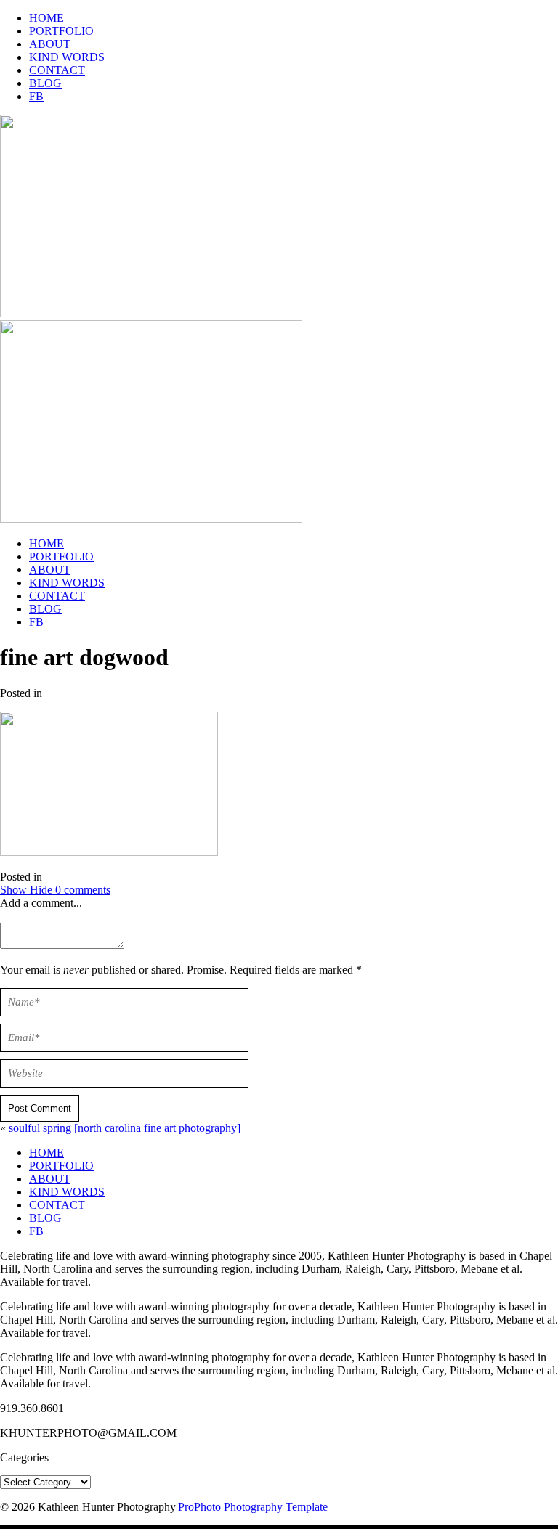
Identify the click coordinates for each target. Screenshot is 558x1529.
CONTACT (57, 70)
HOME (46, 18)
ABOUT (49, 44)
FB (36, 96)
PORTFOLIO (61, 31)
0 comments (55, 890)
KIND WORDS (67, 57)
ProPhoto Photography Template (253, 1507)
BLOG (45, 83)
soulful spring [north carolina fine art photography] (124, 1128)
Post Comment (39, 1108)
